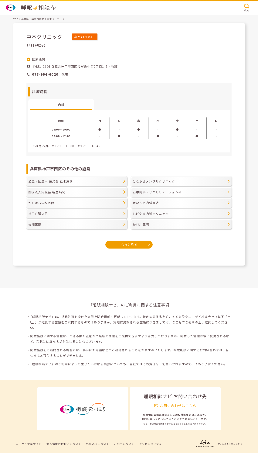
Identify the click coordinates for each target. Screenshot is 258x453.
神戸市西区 (38, 19)
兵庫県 (25, 19)
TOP (16, 19)
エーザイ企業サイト (29, 444)
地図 (114, 66)
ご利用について (124, 444)
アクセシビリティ (150, 444)
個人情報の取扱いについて (63, 444)
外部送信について (97, 444)
